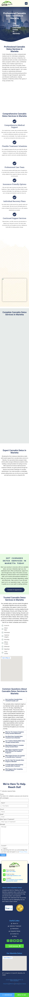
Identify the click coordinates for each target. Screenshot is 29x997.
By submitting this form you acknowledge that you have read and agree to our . (14, 851)
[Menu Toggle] (26, 3)
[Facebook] (21, 940)
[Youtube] (18, 940)
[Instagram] (8, 940)
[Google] (11, 940)
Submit (3, 855)
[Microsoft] (14, 940)
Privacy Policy (23, 852)
